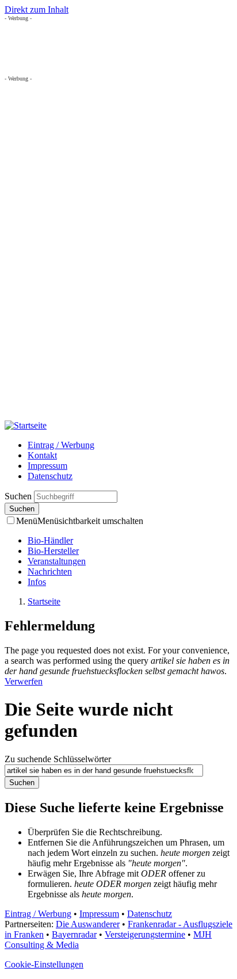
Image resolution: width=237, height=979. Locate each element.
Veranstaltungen (57, 561)
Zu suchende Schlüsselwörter (58, 759)
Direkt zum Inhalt (36, 9)
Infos (37, 582)
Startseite (44, 601)
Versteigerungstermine (145, 934)
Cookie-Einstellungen (44, 964)
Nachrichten (50, 571)
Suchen (19, 496)
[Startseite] (26, 425)
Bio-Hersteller (53, 551)
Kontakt (42, 455)
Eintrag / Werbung (61, 445)
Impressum (47, 466)
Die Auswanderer (88, 924)
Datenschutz (50, 476)
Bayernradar (74, 934)
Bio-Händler (50, 540)
